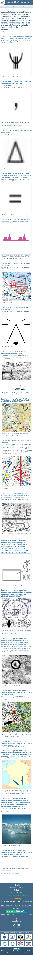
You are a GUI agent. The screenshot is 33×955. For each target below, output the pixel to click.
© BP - (4, 914)
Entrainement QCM (12, 914)
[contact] (21, 2)
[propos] (18, 2)
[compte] (25, 2)
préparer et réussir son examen (25, 914)
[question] (11, 2)
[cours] (15, 2)
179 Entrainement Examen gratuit (10, 873)
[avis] (28, 2)
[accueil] (8, 2)
